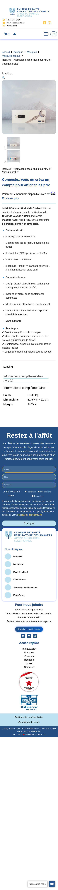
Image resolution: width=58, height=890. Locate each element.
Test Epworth (29, 648)
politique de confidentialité (29, 515)
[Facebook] (23, 636)
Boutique (18, 52)
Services (29, 656)
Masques (32, 52)
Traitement (31, 492)
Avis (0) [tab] (8, 380)
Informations (45, 492)
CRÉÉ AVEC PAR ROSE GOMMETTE (29, 735)
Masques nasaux (11, 56)
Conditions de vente (29, 722)
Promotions (39, 496)
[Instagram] (35, 636)
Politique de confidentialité (29, 717)
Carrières (29, 667)
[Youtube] (29, 636)
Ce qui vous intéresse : (11, 493)
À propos (29, 652)
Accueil (6, 52)
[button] (3, 77)
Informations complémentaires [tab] (23, 376)
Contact (29, 663)
